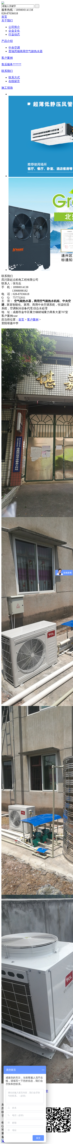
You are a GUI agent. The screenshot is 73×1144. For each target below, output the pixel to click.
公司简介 (14, 27)
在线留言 (14, 81)
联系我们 (7, 70)
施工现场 (7, 87)
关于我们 (7, 20)
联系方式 (14, 77)
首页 (4, 16)
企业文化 (14, 30)
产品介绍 (7, 40)
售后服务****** (11, 64)
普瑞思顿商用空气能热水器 (26, 51)
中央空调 (14, 47)
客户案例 (7, 57)
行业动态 (14, 34)
